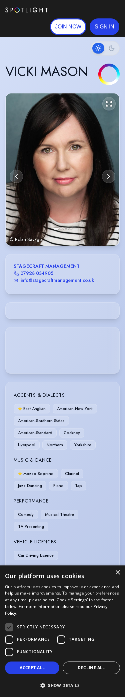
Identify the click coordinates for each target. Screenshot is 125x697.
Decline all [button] (91, 668)
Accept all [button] (32, 668)
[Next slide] (108, 176)
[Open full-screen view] (109, 103)
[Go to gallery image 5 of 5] (71, 229)
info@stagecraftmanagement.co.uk (57, 280)
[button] (104, 26)
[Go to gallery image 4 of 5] (68, 229)
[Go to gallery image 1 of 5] (56, 229)
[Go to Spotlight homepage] (26, 10)
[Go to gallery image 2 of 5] (61, 229)
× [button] (117, 572)
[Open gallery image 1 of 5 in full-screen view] (62, 169)
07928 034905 (36, 273)
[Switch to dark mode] (105, 48)
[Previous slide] (16, 176)
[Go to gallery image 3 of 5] (64, 229)
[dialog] (62, 631)
